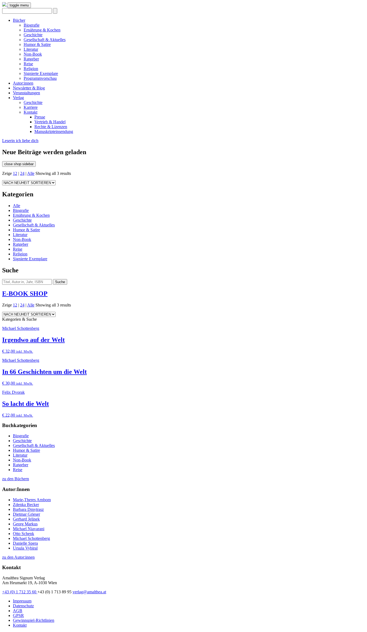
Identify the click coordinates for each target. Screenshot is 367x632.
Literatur (31, 49)
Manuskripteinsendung (53, 131)
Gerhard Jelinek (26, 519)
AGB (17, 610)
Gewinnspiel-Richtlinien (33, 620)
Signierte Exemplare (41, 73)
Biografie (31, 25)
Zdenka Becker (26, 504)
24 (22, 173)
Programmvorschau (40, 78)
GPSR (18, 615)
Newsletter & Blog (29, 88)
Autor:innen (23, 83)
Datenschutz (23, 606)
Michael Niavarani (28, 528)
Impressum (22, 601)
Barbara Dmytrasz (28, 509)
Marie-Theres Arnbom (32, 499)
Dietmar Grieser (26, 514)
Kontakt (30, 112)
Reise (28, 64)
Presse (39, 117)
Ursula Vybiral (25, 548)
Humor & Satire (37, 44)
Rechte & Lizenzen (50, 126)
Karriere (31, 107)
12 (15, 173)
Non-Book (33, 54)
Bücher (19, 20)
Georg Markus (25, 524)
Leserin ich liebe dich (20, 140)
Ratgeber (31, 59)
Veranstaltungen (26, 93)
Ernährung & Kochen (42, 30)
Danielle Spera (25, 543)
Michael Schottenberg (31, 538)
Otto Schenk (23, 533)
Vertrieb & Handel (50, 122)
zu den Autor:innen (18, 557)
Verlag (18, 97)
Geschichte (33, 34)
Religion (31, 68)
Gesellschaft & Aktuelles (45, 39)
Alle (30, 173)
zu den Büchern (15, 478)
